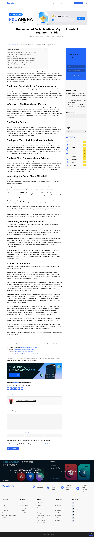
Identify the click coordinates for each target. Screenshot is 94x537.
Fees (38, 510)
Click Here (16, 382)
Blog (38, 508)
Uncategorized (15, 45)
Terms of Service (45, 444)
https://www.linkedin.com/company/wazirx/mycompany (29, 354)
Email (27, 432)
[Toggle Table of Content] (45, 50)
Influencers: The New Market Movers (19, 54)
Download (22, 503)
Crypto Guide (40, 518)
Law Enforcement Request (43, 515)
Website (46, 432)
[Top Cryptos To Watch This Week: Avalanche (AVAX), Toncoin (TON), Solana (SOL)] (23, 471)
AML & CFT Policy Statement (9, 515)
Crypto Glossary (41, 520)
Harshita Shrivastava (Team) (37, 36)
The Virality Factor (13, 56)
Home (8, 45)
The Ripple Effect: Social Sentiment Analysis (21, 58)
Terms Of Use (5, 510)
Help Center (40, 503)
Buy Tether (57, 513)
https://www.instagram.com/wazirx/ (25, 349)
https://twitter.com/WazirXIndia (28, 347)
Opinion (8, 394)
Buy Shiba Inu (58, 518)
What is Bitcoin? (41, 523)
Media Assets (5, 508)
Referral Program (24, 508)
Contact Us (39, 505)
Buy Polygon (58, 510)
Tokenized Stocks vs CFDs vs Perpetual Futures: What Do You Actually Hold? (77, 100)
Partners (4, 505)
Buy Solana (57, 508)
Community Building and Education (19, 65)
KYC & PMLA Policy (6, 518)
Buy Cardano (58, 520)
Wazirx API (22, 510)
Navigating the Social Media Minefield (19, 63)
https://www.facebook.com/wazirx (24, 352)
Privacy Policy (35, 444)
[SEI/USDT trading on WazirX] (70, 471)
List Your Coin (23, 513)
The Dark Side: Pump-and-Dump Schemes (21, 61)
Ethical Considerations (15, 67)
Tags (68, 128)
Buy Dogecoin (58, 515)
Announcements (6, 503)
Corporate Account (24, 505)
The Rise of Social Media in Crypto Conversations (23, 52)
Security (39, 513)
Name (8, 432)
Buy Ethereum (58, 505)
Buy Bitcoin (57, 503)
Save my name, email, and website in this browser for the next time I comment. (29, 440)
